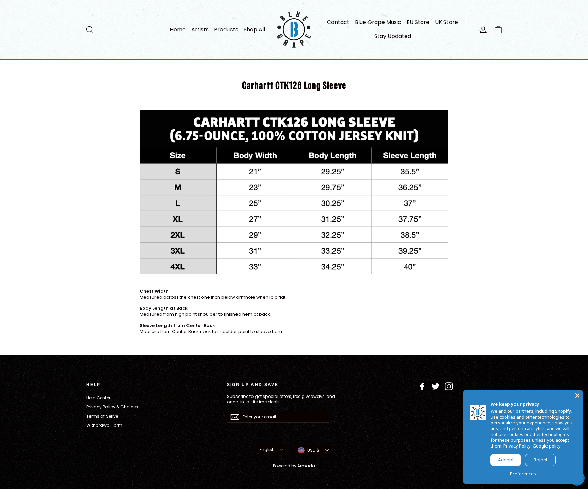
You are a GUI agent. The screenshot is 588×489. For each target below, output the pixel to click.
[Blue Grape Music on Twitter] (435, 386)
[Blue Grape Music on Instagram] (449, 386)
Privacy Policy (517, 446)
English (267, 449)
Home (178, 29)
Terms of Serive (102, 416)
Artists (200, 29)
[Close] (577, 395)
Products (226, 29)
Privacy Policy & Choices (112, 407)
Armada (306, 466)
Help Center (98, 398)
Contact (338, 22)
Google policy (547, 446)
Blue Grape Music (378, 22)
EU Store (418, 22)
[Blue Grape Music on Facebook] (422, 386)
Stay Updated (392, 36)
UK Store (446, 22)
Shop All (254, 29)
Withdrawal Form (104, 425)
